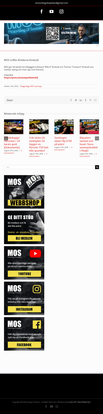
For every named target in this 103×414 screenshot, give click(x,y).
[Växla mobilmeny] (97, 45)
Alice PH (73, 402)
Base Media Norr (84, 402)
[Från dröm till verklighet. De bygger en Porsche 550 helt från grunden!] (39, 126)
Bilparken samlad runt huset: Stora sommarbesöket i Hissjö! (89, 144)
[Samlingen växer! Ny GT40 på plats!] (64, 126)
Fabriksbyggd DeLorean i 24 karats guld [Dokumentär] (12, 142)
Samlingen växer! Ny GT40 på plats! (63, 141)
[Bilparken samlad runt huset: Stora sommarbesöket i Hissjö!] (89, 126)
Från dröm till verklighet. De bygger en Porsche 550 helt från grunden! (38, 144)
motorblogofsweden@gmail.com (51, 2)
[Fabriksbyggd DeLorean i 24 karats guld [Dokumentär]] (13, 126)
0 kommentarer (13, 151)
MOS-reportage (36, 86)
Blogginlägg (24, 86)
